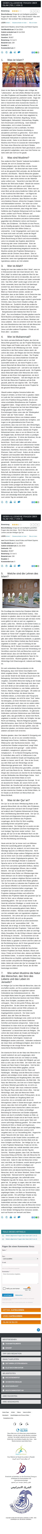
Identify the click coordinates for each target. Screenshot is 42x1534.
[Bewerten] (2, 52)
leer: (3, 22)
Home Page (5, 1412)
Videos (19, 1412)
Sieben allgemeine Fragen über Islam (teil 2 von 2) (21, 1239)
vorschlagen (8, 1295)
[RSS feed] (27, 1424)
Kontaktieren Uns (8, 1418)
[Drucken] (11, 52)
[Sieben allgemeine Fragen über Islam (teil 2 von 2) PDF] (15, 566)
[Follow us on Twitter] (21, 1424)
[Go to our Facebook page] (15, 1424)
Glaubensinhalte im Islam (19, 22)
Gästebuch (5, 1415)
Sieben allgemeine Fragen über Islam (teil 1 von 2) (21, 1235)
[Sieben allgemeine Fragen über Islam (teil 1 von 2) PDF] (15, 52)
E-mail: (4, 1262)
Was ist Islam (33, 22)
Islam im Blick (27, 1412)
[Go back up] (38, 1329)
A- (32, 11)
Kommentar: (6, 1271)
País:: (4, 1256)
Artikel (8, 22)
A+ (37, 11)
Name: (4, 1250)
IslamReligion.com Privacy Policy (20, 1415)
